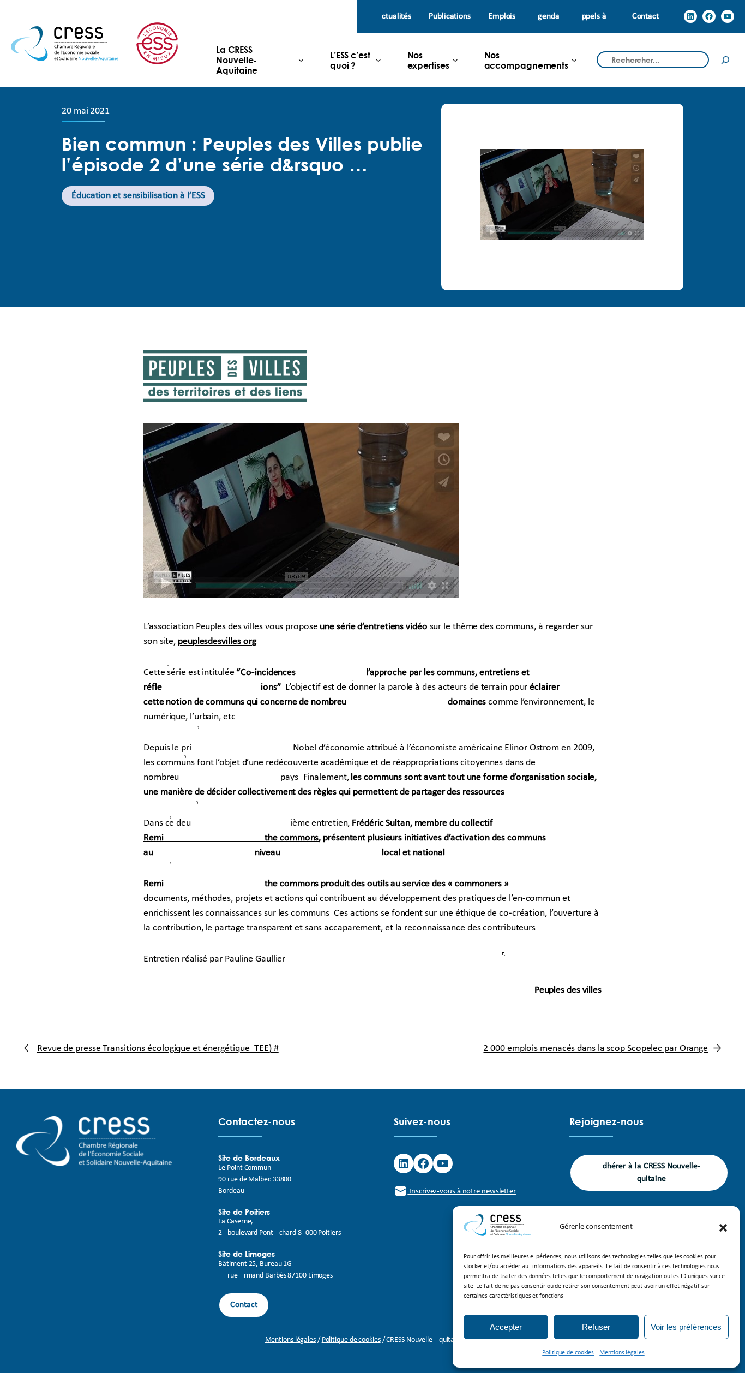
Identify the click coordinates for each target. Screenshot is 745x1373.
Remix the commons (231, 838)
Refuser (596, 1327)
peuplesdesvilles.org (217, 641)
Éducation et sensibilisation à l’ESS (138, 195)
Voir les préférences (686, 1327)
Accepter (506, 1327)
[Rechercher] (725, 59)
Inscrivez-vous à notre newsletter (461, 1191)
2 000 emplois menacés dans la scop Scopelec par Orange (595, 1048)
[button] (723, 1227)
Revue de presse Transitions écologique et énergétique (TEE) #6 (158, 1048)
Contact (243, 1304)
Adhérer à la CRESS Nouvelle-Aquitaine (649, 1172)
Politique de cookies (568, 1353)
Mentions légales (621, 1353)
